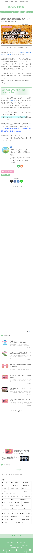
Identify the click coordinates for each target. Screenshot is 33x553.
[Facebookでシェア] (14, 181)
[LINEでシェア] (21, 181)
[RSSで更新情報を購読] (21, 166)
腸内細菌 (12, 100)
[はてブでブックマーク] (18, 181)
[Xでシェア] (11, 181)
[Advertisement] (16, 258)
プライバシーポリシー (16, 547)
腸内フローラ (6, 174)
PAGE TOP (17, 535)
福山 (11, 147)
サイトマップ (8, 545)
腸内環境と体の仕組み (8, 171)
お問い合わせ (24, 545)
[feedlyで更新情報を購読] (18, 166)
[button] (29, 339)
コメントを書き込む (16, 470)
